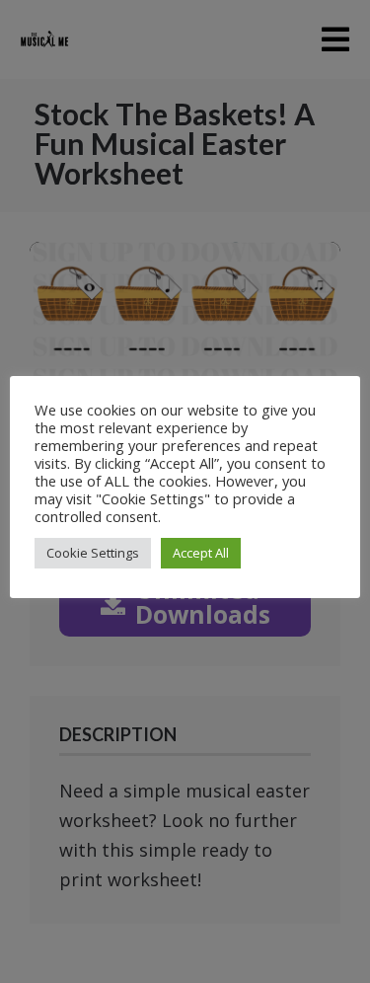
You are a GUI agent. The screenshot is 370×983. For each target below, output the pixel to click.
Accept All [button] (201, 553)
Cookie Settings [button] (92, 553)
